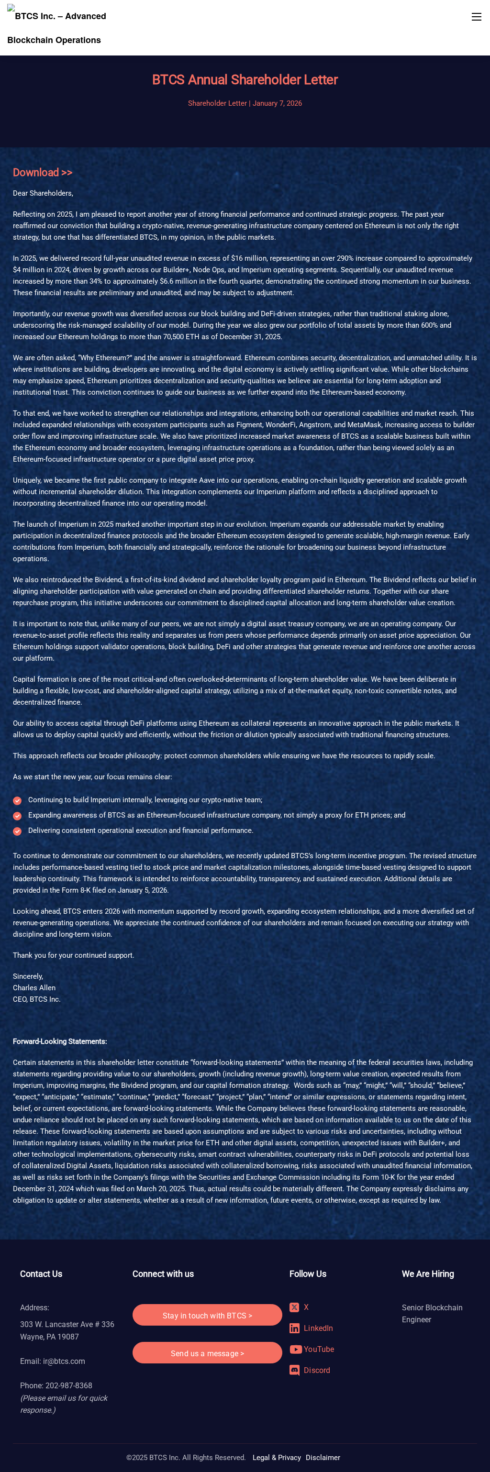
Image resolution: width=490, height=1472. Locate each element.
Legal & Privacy (277, 1457)
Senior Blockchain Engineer (432, 1314)
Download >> (43, 172)
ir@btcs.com (64, 1361)
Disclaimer (323, 1457)
